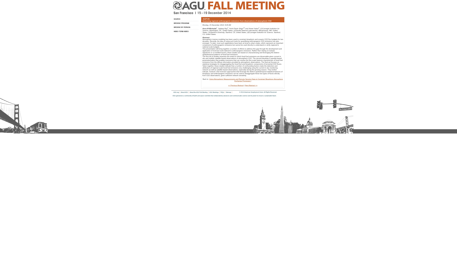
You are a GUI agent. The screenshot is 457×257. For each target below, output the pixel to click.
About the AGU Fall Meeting (199, 92)
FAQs (222, 92)
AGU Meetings (214, 92)
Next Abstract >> (251, 85)
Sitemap (228, 92)
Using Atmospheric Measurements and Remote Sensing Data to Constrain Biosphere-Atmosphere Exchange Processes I (246, 80)
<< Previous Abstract (236, 85)
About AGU (184, 92)
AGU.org (176, 92)
